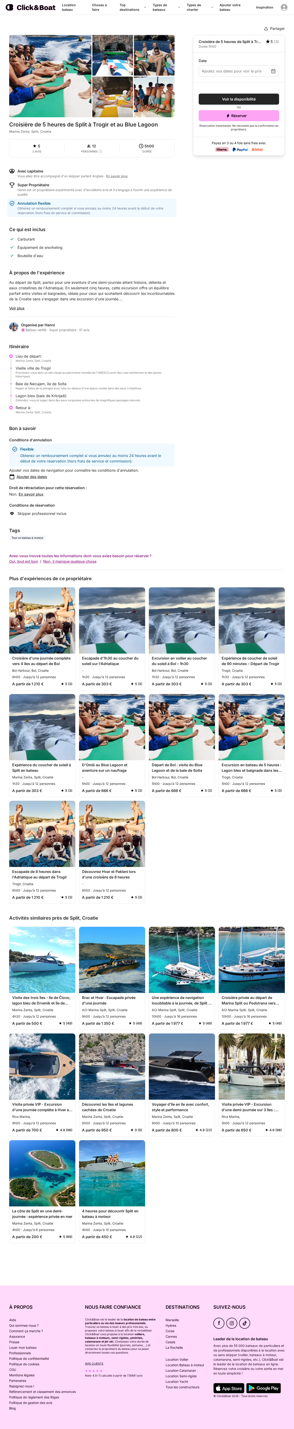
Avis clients (94, 1363)
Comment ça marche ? (26, 1331)
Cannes (171, 1336)
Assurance (17, 1336)
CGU (12, 1370)
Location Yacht (177, 1381)
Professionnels (20, 1353)
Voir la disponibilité (239, 99)
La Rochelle (174, 1347)
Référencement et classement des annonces (42, 1392)
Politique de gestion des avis (30, 1403)
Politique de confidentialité (29, 1358)
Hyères (171, 1325)
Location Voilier (177, 1359)
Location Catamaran (181, 1370)
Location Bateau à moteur (185, 1365)
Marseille (172, 1320)
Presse (14, 1342)
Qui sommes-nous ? (24, 1325)
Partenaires (17, 1381)
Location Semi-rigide (181, 1376)
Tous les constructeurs (182, 1387)
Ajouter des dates (32, 476)
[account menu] (284, 7)
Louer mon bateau (23, 1347)
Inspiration (264, 7)
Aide (12, 1320)
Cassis (170, 1342)
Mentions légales (21, 1375)
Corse (170, 1331)
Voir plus (17, 308)
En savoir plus (31, 494)
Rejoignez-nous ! (21, 1386)
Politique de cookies (24, 1364)
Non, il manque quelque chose (69, 561)
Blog (12, 1408)
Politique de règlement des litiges (34, 1397)
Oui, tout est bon (23, 561)
